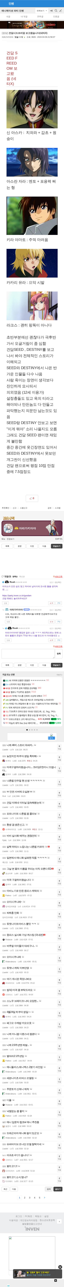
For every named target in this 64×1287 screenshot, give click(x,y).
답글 (5, 603)
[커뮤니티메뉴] (3, 3)
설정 (46, 1216)
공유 (49, 508)
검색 (49, 1189)
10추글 (40, 16)
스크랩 (57, 508)
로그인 (19, 1216)
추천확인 (5, 508)
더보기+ (59, 675)
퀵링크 (38, 1216)
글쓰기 (60, 10)
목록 (7, 546)
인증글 (56, 16)
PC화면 (28, 1216)
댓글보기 (56, 665)
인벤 (11, 3)
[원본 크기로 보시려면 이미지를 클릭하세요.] (32, 109)
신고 (14, 508)
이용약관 (13, 1220)
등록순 (15, 576)
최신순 (22, 576)
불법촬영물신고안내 (32, 1224)
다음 (44, 546)
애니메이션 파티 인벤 (13, 10)
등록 (59, 653)
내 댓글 (24, 16)
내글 (8, 16)
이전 (32, 546)
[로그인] (55, 3)
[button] (27, 729)
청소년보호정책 (47, 1220)
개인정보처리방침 (28, 1220)
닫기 (60, 1267)
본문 (20, 546)
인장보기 (10, 539)
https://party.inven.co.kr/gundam (16, 595)
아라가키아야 (7, 37)
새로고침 (58, 576)
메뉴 (3, 539)
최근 (5, 1189)
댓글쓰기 (56, 546)
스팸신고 (23, 508)
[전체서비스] (60, 3)
